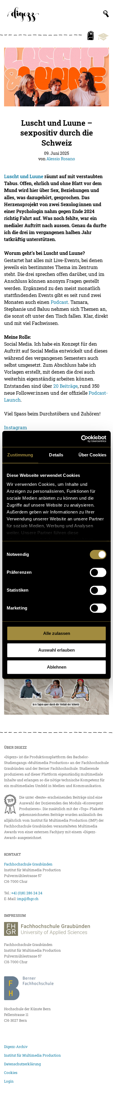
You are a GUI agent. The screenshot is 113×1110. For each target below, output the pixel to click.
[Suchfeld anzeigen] (106, 14)
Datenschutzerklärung (22, 1064)
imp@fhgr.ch (28, 898)
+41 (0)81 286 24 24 (26, 893)
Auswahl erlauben (56, 650)
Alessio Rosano (60, 158)
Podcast (59, 302)
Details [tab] (56, 454)
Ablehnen (56, 667)
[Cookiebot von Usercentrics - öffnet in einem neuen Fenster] (81, 439)
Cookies (10, 1072)
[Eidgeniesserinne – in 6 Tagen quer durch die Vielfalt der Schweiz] (56, 685)
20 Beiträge (65, 386)
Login (9, 1081)
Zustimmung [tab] (20, 454)
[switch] (98, 572)
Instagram (15, 427)
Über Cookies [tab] (92, 454)
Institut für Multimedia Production (32, 1055)
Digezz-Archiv (16, 1046)
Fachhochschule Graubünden (28, 864)
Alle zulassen (56, 633)
